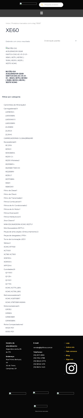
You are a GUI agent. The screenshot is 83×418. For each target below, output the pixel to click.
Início (8, 23)
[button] (41, 13)
